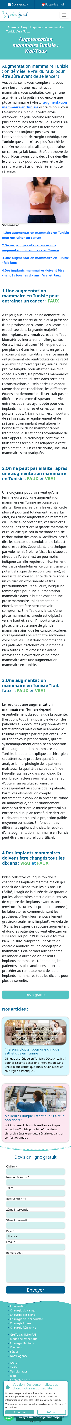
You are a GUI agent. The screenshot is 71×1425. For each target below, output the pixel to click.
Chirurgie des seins (22, 1315)
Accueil (12, 27)
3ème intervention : (19, 1220)
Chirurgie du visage (22, 1310)
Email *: (11, 1242)
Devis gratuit (20, 4)
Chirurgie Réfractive (23, 1327)
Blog (24, 27)
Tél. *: (9, 1188)
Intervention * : (16, 1199)
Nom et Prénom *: (18, 1177)
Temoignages (19, 1371)
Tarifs (13, 1367)
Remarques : (14, 1253)
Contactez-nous (20, 1380)
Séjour (14, 1352)
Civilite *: (12, 1166)
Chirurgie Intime (20, 1323)
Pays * (10, 1231)
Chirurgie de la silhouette (26, 1319)
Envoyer (35, 1290)
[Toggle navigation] (64, 15)
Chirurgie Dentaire (22, 1343)
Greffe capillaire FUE (23, 1334)
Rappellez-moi (54, 4)
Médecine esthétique (23, 1339)
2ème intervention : (19, 1209)
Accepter (19, 1412)
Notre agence (19, 1356)
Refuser (52, 1412)
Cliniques (16, 1347)
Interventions (19, 1306)
